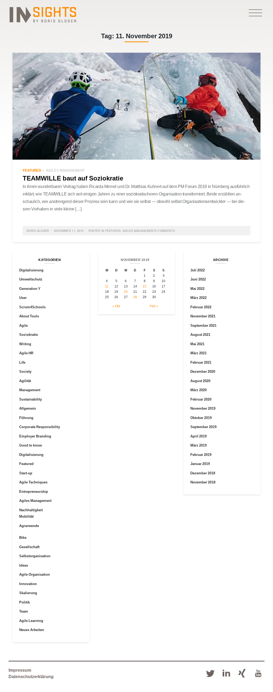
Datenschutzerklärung (31, 676)
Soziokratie (28, 334)
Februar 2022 (200, 307)
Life (22, 362)
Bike (22, 537)
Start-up (25, 473)
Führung (26, 417)
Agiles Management (65, 170)
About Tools (29, 316)
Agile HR (26, 353)
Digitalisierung (31, 270)
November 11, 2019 (69, 231)
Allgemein (27, 408)
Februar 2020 (200, 399)
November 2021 (202, 316)
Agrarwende (29, 525)
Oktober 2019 (201, 417)
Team (23, 611)
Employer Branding (35, 436)
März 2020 (198, 389)
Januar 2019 (200, 463)
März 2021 (198, 353)
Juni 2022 (198, 279)
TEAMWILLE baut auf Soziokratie (73, 178)
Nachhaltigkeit (31, 510)
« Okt (116, 306)
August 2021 (200, 334)
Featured (32, 170)
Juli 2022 (197, 270)
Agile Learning (31, 620)
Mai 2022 (197, 288)
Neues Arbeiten (31, 629)
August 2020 (200, 380)
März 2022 (198, 297)
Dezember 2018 (202, 473)
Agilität (25, 380)
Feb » (154, 306)
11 (107, 286)
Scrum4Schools (32, 307)
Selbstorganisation (34, 555)
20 (126, 291)
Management (29, 389)
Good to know (30, 445)
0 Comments (165, 231)
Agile (23, 325)
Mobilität (26, 516)
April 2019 (198, 436)
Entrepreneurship (33, 491)
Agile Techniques (33, 482)
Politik (24, 602)
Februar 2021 (200, 362)
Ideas (23, 565)
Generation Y (30, 288)
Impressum (20, 670)
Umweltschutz (30, 279)
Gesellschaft (29, 546)
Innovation (28, 583)
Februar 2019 (200, 454)
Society (25, 371)
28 (135, 297)
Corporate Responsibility (39, 426)
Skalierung (28, 592)
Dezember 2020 (202, 371)
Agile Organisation (34, 574)
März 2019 (198, 445)
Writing (25, 343)
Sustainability (30, 399)
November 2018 (202, 482)
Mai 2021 (197, 343)
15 (144, 286)
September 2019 (203, 426)
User (23, 297)
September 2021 (203, 325)
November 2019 (202, 408)
